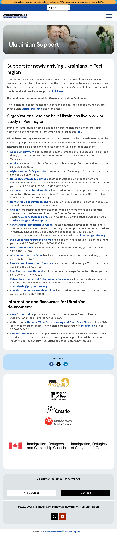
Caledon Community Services (29, 179)
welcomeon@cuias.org (91, 235)
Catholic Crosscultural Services (30, 190)
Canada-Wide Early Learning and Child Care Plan (58, 322)
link (79, 131)
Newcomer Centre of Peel (26, 255)
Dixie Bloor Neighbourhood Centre (31, 239)
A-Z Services (31, 493)
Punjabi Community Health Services (32, 290)
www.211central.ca (22, 314)
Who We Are (72, 479)
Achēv (14, 163)
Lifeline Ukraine (20, 333)
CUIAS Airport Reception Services (31, 224)
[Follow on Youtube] (62, 516)
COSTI (14, 209)
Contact (85, 493)
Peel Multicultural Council (26, 271)
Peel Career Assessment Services (31, 263)
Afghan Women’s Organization (29, 171)
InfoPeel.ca (88, 325)
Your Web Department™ (52, 532)
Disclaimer (43, 479)
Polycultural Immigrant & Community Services (39, 279)
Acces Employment (22, 152)
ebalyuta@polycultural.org (30, 286)
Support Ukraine (32, 108)
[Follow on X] (54, 516)
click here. (57, 91)
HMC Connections (21, 247)
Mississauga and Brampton (30, 220)
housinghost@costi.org (32, 217)
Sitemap (57, 479)
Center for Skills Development (29, 202)
